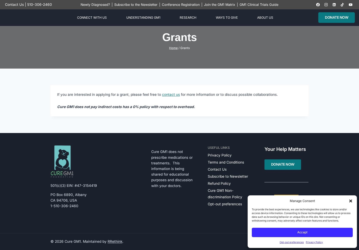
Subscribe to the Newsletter (135, 4)
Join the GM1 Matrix (219, 4)
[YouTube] (350, 4)
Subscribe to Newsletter (228, 176)
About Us (265, 18)
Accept (302, 232)
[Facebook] (318, 4)
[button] (351, 201)
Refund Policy (219, 183)
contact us (171, 94)
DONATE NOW (336, 17)
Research (188, 18)
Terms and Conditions (226, 162)
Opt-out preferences (292, 242)
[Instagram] (326, 4)
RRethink (115, 241)
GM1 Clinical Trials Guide (259, 4)
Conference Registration (181, 4)
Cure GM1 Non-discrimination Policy (225, 193)
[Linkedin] (334, 4)
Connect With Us (92, 18)
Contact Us (14, 4)
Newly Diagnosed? (95, 4)
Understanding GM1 (143, 18)
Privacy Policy (314, 242)
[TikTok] (342, 4)
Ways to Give (227, 18)
